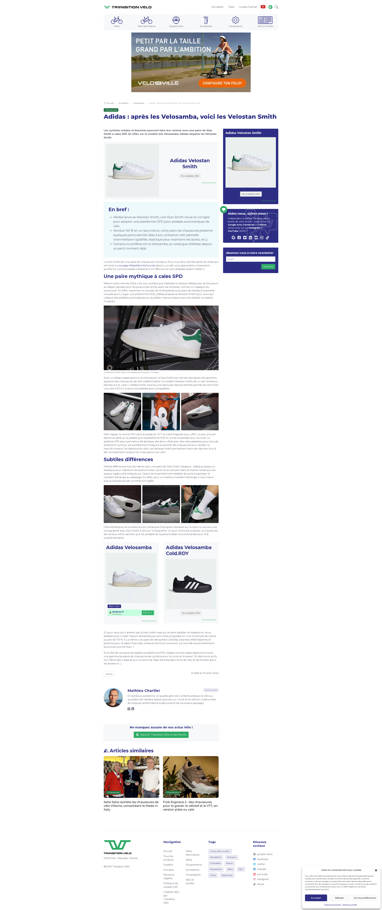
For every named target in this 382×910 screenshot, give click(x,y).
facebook (262, 859)
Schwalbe (215, 863)
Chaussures (138, 103)
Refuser (339, 897)
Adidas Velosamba (129, 547)
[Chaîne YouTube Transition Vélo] (263, 7)
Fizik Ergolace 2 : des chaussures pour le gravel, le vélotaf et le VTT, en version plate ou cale (131, 805)
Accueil (110, 103)
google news (264, 854)
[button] (376, 870)
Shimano (231, 857)
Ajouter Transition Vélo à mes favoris (163, 734)
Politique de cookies (332, 904)
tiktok (260, 884)
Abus (230, 869)
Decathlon (215, 857)
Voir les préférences (365, 897)
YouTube (233, 231)
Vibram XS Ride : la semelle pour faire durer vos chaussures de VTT (188, 803)
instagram (263, 879)
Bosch (229, 863)
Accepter (316, 897)
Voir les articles (211, 690)
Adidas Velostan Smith (190, 163)
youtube (262, 874)
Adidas (109, 674)
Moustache (216, 869)
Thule (213, 875)
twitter (261, 864)
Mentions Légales (349, 904)
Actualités (123, 103)
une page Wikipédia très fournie (136, 265)
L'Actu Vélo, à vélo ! (220, 851)
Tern (241, 869)
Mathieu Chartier (144, 690)
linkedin (262, 869)
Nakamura (227, 875)
